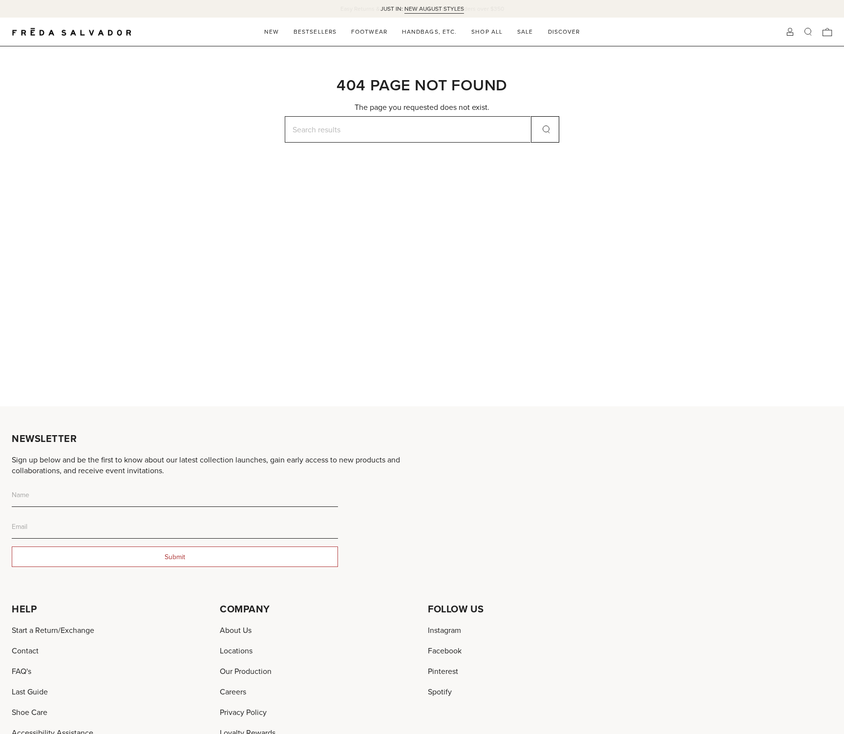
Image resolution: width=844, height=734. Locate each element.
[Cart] (827, 32)
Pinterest (443, 671)
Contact (25, 650)
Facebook (445, 650)
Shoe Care (29, 712)
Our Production (246, 671)
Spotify (440, 691)
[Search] (545, 129)
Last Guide (30, 691)
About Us (236, 630)
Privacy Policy (243, 712)
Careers (233, 691)
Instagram (444, 630)
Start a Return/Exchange (53, 630)
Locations (236, 650)
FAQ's (21, 671)
